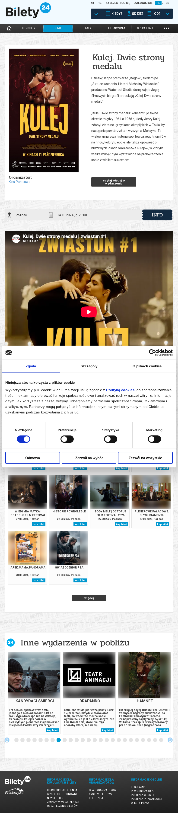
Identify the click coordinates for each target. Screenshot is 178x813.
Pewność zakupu (143, 791)
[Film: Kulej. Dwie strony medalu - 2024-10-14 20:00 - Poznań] (43, 110)
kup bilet (38, 468)
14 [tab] (95, 740)
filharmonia (116, 28)
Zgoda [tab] (31, 366)
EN (167, 3)
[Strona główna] (28, 17)
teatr (87, 28)
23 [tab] (149, 740)
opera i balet (146, 28)
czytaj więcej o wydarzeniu (114, 182)
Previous (7, 740)
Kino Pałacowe (19, 182)
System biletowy (100, 794)
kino (58, 28)
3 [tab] (28, 740)
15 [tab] (101, 740)
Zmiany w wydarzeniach (63, 801)
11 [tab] (77, 740)
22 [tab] (143, 740)
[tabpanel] (34, 693)
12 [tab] (83, 740)
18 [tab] (119, 740)
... (166, 28)
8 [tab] (59, 740)
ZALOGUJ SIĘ (143, 3)
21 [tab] (137, 740)
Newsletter (55, 798)
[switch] (67, 439)
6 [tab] (46, 740)
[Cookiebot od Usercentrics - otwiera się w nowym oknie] (152, 352)
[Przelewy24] (14, 795)
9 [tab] (65, 740)
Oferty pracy (140, 802)
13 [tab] (89, 740)
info (157, 215)
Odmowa (32, 458)
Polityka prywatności (146, 798)
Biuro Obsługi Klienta (62, 790)
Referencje (96, 798)
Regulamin (138, 787)
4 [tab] (34, 740)
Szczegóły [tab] (89, 366)
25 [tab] (161, 740)
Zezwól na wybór (89, 458)
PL (158, 3)
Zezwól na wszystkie (145, 458)
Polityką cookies (120, 390)
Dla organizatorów (102, 790)
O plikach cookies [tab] (147, 366)
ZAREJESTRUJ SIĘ (117, 3)
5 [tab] (40, 740)
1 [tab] (16, 740)
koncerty (28, 28)
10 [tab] (71, 740)
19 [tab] (125, 740)
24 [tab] (155, 740)
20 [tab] (131, 740)
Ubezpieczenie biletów (62, 805)
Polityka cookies (143, 795)
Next (170, 740)
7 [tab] (53, 740)
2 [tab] (22, 740)
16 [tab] (107, 740)
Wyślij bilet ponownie (62, 794)
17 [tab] (113, 740)
